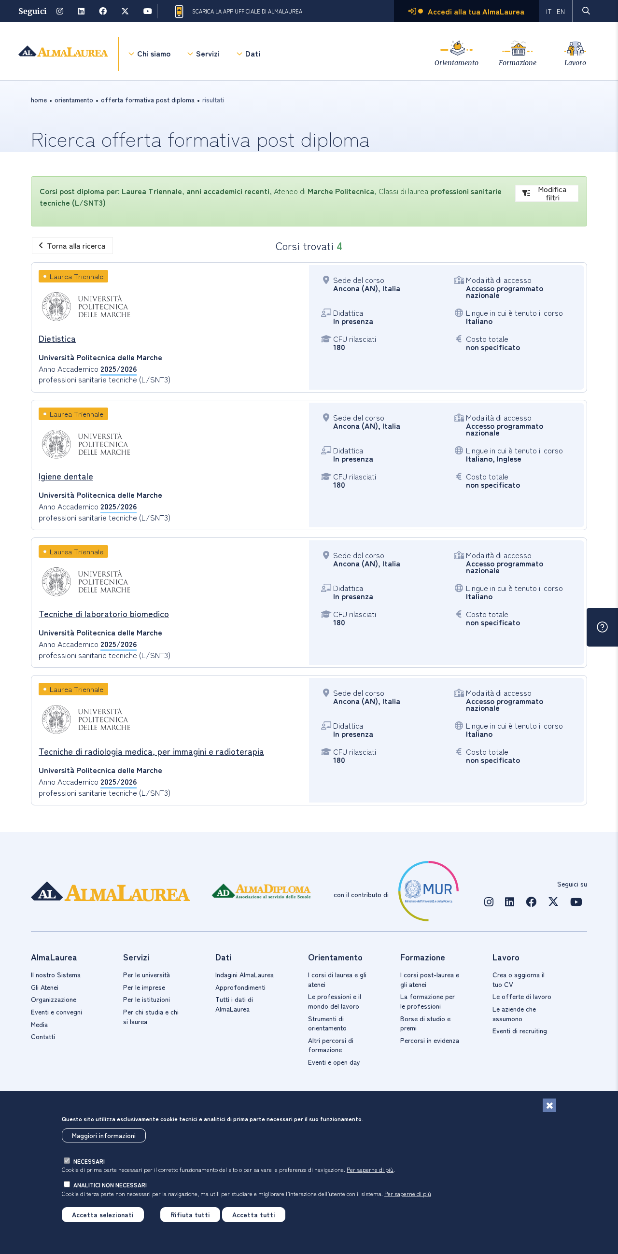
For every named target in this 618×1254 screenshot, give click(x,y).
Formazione (517, 62)
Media (39, 1024)
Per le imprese (144, 987)
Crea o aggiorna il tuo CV (518, 979)
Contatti (43, 1036)
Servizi (208, 53)
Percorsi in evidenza (429, 1040)
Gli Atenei (44, 987)
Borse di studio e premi (425, 1023)
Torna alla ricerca (76, 245)
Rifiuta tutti (190, 1214)
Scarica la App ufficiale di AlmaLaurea (247, 11)
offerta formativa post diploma (148, 99)
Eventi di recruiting (519, 1030)
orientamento (74, 99)
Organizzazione (53, 999)
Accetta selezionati (103, 1214)
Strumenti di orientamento (327, 1023)
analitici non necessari (110, 1185)
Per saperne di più (370, 1169)
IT (549, 11)
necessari (89, 1161)
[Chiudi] (549, 1105)
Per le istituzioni (146, 999)
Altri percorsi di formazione (330, 1045)
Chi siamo (153, 53)
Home (39, 99)
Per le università (146, 974)
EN (561, 11)
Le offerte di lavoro (521, 996)
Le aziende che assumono (514, 1013)
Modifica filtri (552, 193)
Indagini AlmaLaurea (244, 974)
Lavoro (575, 62)
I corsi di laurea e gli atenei (337, 979)
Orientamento (456, 62)
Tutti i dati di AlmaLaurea (234, 1004)
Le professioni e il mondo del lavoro (334, 1001)
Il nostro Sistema (56, 974)
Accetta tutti (253, 1214)
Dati (252, 53)
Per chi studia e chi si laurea (151, 1016)
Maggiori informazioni (104, 1135)
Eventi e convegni (56, 1011)
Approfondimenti (240, 987)
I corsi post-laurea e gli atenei (429, 979)
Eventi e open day (334, 1062)
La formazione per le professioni (427, 1001)
